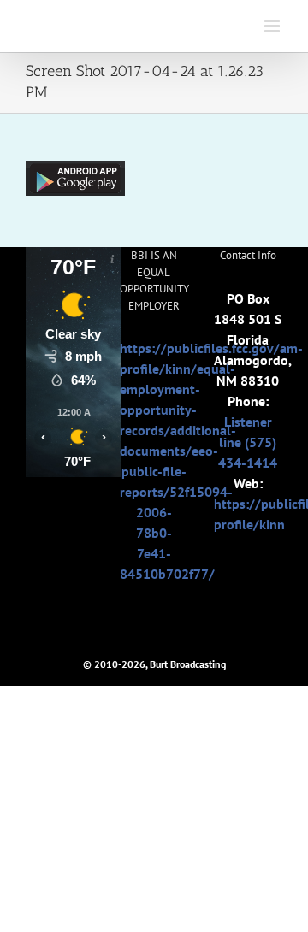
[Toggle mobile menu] (273, 26)
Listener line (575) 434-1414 (247, 442)
